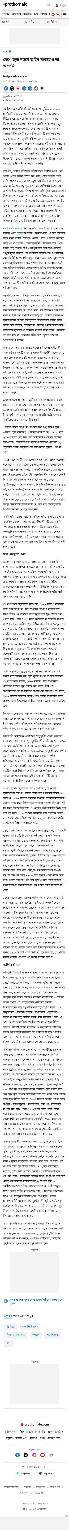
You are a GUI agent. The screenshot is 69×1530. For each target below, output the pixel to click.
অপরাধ (7, 52)
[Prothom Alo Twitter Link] (27, 1455)
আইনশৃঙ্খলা (52, 1335)
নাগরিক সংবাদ (10, 1432)
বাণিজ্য (43, 14)
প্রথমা (42, 1438)
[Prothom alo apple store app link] (46, 1473)
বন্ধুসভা (9, 1438)
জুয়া (8, 1343)
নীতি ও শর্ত (55, 1487)
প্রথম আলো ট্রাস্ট (55, 1432)
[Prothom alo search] (49, 5)
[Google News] (51, 1455)
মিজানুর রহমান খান (15, 1335)
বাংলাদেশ (16, 14)
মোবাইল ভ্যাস (53, 1438)
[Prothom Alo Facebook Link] (19, 1455)
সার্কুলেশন (40, 1487)
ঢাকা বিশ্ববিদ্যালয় (30, 1327)
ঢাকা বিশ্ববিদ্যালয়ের (13, 229)
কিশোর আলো (26, 1432)
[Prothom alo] (16, 5)
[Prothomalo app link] (23, 1473)
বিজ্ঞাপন (27, 1487)
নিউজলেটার (39, 1493)
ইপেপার (33, 1438)
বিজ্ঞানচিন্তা (40, 1432)
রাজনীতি (27, 14)
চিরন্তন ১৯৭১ (21, 1438)
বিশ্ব (36, 14)
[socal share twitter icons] (12, 90)
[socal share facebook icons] (6, 90)
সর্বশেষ (6, 14)
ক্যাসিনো (10, 1327)
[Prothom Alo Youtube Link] (44, 1455)
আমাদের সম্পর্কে (11, 1487)
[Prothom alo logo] (34, 1425)
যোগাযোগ (24, 1493)
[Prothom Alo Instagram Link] (36, 1455)
